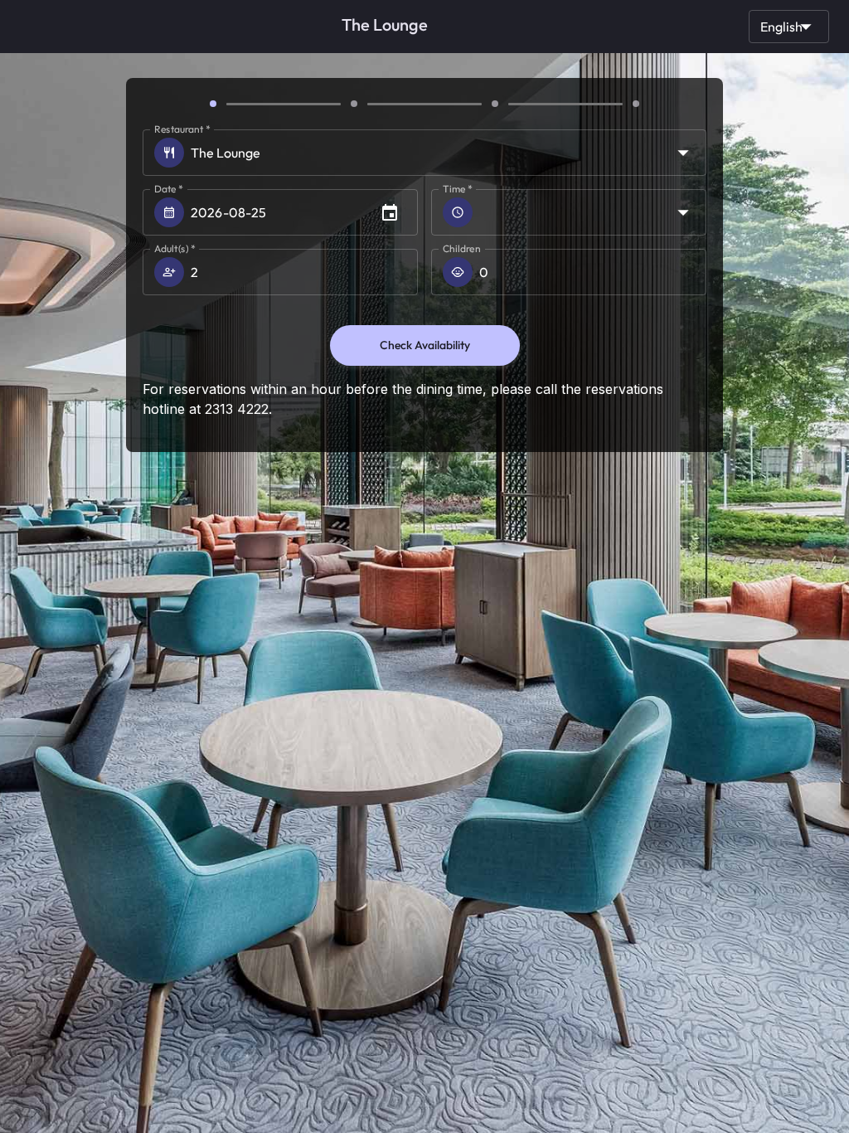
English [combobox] (781, 26)
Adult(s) (175, 248)
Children (462, 248)
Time (458, 188)
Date (168, 188)
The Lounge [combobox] (225, 152)
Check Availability (425, 345)
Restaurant (182, 129)
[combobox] (592, 212)
